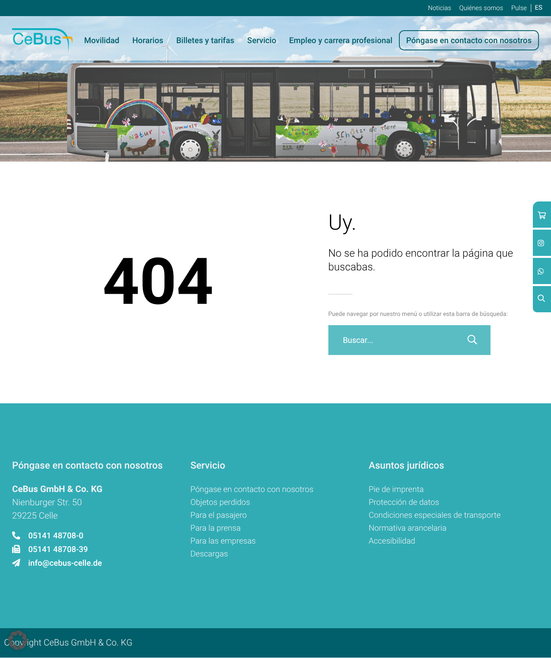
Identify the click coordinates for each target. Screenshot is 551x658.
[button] (17, 640)
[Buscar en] (472, 340)
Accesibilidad (392, 541)
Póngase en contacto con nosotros (251, 489)
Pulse (519, 8)
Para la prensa (215, 528)
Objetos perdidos (220, 502)
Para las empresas (223, 541)
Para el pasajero (218, 515)
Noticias (439, 8)
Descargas (209, 553)
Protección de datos (404, 502)
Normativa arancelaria (408, 528)
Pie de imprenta (396, 489)
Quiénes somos (481, 8)
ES (539, 7)
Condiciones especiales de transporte (435, 515)
